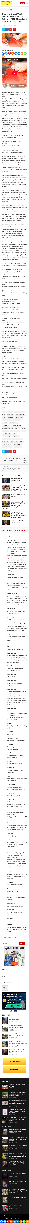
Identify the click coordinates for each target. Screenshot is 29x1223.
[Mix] (22, 53)
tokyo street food (17, 439)
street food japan (15, 430)
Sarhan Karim (10, 793)
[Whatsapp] (25, 53)
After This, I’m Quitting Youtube (18, 495)
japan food (10, 417)
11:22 (8, 755)
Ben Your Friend (11, 574)
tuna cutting (17, 447)
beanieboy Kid (10, 924)
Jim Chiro (9, 839)
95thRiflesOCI (10, 909)
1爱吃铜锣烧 (10, 731)
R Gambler (9, 895)
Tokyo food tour (6, 439)
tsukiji (21, 441)
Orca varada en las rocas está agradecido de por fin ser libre (11, 469)
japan (3, 417)
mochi (8, 850)
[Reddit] (12, 53)
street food (5, 430)
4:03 (8, 637)
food (3, 414)
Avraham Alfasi (11, 617)
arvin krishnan (10, 581)
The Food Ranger (6, 25)
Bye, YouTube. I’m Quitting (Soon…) (17, 479)
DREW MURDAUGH (12, 593)
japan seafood (19, 417)
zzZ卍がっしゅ (11, 833)
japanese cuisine (13, 422)
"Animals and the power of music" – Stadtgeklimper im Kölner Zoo (18, 1146)
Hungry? (12, 9)
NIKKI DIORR (10, 723)
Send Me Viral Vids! (9, 983)
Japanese (4, 422)
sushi (23, 430)
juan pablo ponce (11, 640)
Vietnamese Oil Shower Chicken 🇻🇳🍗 (19, 521)
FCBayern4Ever (11, 903)
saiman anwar (10, 810)
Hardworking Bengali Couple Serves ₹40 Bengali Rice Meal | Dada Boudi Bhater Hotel (19, 488)
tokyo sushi (5, 441)
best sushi (9, 412)
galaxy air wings (11, 784)
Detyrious (9, 761)
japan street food (6, 420)
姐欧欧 (8, 776)
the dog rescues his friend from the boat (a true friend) (17, 1130)
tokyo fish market (6, 436)
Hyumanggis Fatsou (12, 822)
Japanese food (5, 425)
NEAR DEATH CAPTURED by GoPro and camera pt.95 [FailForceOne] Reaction (18, 1027)
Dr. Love (9, 634)
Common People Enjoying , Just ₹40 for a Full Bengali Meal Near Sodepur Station (19, 514)
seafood (24, 428)
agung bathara (11, 753)
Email (4, 976)
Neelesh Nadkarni (11, 653)
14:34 (8, 825)
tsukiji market (17, 444)
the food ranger (6, 433)
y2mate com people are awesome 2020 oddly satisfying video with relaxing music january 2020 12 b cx (18, 1103)
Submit (5, 988)
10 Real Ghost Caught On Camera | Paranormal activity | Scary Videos (18, 1119)
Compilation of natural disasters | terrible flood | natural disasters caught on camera (18, 1094)
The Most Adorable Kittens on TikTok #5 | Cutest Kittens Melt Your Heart (17, 1111)
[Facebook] (3, 53)
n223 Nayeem (10, 646)
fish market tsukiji (19, 412)
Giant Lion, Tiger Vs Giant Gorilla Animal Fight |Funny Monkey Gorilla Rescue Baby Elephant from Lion (18, 1043)
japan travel (17, 420)
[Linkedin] (15, 53)
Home (4, 9)
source (3, 408)
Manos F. (9, 888)
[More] (3, 56)
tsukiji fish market (7, 444)
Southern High (10, 744)
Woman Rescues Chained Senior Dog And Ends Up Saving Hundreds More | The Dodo (18, 1191)
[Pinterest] (9, 53)
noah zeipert (10, 918)
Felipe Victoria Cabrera (13, 738)
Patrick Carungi (11, 608)
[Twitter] (6, 53)
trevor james (14, 441)
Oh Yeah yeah (10, 767)
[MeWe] (18, 53)
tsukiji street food (7, 447)
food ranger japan (20, 414)
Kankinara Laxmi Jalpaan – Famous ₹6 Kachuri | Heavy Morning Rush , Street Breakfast (13, 505)
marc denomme (11, 871)
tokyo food (16, 436)
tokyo (14, 433)
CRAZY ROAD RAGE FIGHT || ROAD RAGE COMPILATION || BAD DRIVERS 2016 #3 (15, 460)
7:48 (8, 764)
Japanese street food (7, 428)
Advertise (20, 1218)
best (3, 412)
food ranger (10, 414)
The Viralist (10, 1215)
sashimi (17, 428)
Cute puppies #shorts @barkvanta (18, 1197)
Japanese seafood (16, 425)
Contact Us (13, 1218)
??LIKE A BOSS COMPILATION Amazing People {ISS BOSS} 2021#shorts (16, 1051)
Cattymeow (10, 882)
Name (4, 969)
